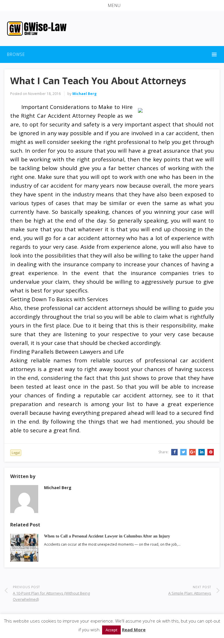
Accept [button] (111, 629)
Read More (134, 629)
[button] (112, 5)
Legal (16, 452)
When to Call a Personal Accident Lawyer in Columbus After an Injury (107, 536)
